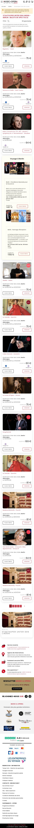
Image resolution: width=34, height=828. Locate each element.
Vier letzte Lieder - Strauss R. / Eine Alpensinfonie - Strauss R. (14, 548)
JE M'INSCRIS (17, 688)
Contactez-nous (7, 788)
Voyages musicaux (7, 770)
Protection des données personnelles (12, 798)
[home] (10, 2)
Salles (10, 6)
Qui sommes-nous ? (8, 785)
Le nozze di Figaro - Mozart (11, 395)
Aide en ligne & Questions (19, 674)
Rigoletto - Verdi (8, 49)
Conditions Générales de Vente (11, 795)
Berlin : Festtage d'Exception (17, 230)
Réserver (27, 66)
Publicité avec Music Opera (9, 813)
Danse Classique (7, 775)
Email (10, 674)
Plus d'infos (8, 66)
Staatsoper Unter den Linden (12, 52)
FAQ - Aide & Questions (8, 790)
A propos (11, 825)
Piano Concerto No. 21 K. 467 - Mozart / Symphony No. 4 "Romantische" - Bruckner (16, 132)
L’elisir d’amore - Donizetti (11, 354)
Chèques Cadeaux (7, 780)
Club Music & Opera (7, 778)
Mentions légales (20, 825)
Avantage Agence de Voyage (10, 815)
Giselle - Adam (7, 280)
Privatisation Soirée (7, 818)
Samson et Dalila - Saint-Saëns (13, 90)
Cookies (4, 800)
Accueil (4, 6)
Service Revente (6, 808)
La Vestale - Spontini (9, 317)
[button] (29, 2)
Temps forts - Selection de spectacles (13, 768)
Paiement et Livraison (8, 793)
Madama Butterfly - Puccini (11, 510)
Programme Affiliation (8, 805)
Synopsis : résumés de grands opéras (12, 773)
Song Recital (7, 432)
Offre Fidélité (6, 810)
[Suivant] (24, 606)
